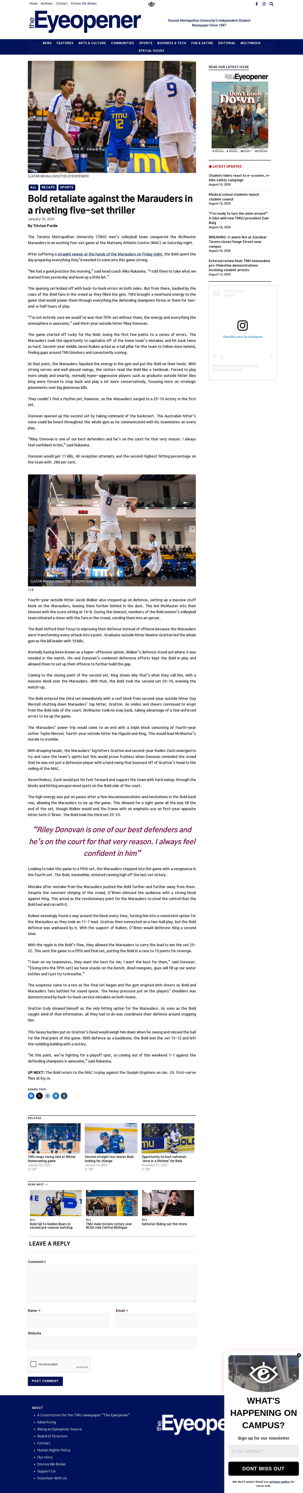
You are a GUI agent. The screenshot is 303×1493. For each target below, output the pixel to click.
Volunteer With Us (52, 1478)
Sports (146, 43)
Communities (122, 43)
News (47, 43)
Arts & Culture (92, 43)
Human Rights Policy (53, 1450)
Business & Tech (171, 43)
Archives (47, 3)
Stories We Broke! (83, 3)
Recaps (48, 187)
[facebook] (256, 3)
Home (33, 3)
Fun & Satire (202, 43)
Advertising (46, 1422)
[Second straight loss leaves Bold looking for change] (111, 1138)
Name (34, 1310)
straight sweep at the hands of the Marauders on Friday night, (110, 254)
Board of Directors (52, 1436)
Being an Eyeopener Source (59, 1429)
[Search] (271, 3)
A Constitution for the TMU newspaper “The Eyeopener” (83, 1415)
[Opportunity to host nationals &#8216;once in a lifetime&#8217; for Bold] (168, 1138)
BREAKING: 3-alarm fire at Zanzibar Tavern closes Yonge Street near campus (238, 242)
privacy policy (280, 1481)
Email (122, 1310)
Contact (62, 3)
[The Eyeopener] (93, 23)
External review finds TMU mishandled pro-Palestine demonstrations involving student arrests (239, 265)
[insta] (264, 3)
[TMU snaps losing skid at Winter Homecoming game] (54, 1138)
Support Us (46, 1471)
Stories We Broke (51, 1464)
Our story (45, 1457)
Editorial (227, 43)
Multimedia (251, 43)
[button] (192, 529)
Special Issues (151, 51)
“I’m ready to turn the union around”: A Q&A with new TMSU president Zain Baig (239, 218)
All (33, 187)
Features (65, 43)
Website (34, 1333)
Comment (37, 1262)
